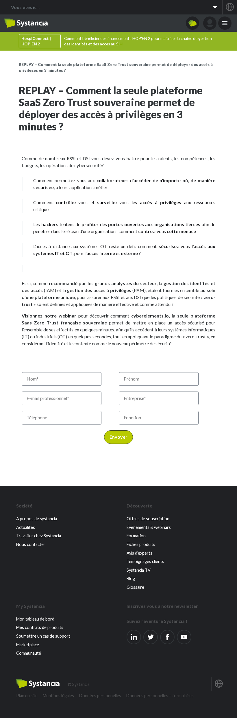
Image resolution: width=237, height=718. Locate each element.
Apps (192, 23)
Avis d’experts (139, 553)
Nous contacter (30, 544)
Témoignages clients (145, 561)
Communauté (28, 653)
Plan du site (27, 695)
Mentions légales (58, 695)
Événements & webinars (149, 527)
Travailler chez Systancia (38, 535)
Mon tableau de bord (35, 619)
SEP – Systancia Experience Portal (26, 23)
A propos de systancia (36, 518)
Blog (131, 578)
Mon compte (210, 23)
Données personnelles (100, 695)
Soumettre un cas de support (43, 636)
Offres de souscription (148, 518)
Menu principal (225, 23)
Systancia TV (139, 570)
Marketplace (27, 644)
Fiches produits (141, 544)
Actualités (25, 527)
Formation (136, 535)
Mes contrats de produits (39, 627)
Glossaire (135, 587)
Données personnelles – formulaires (160, 695)
